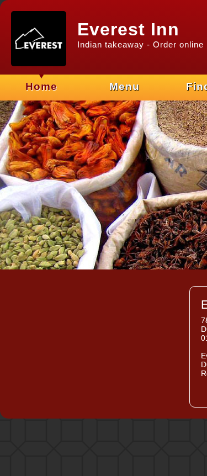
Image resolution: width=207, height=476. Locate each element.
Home (41, 86)
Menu (124, 86)
